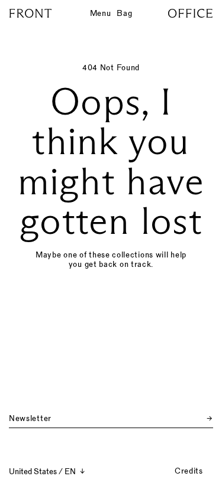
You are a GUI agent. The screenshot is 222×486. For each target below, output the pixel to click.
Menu (100, 13)
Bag (124, 13)
